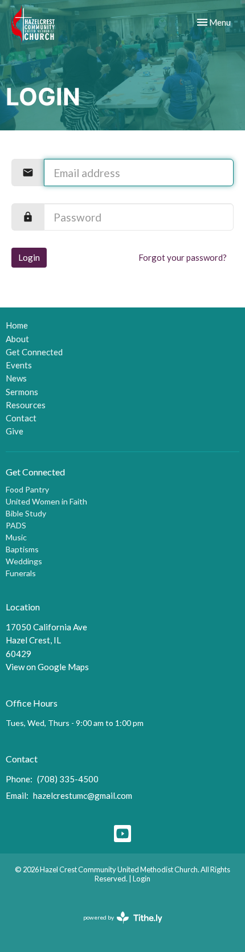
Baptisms (22, 549)
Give (14, 431)
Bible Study (26, 513)
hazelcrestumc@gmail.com (82, 795)
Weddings (24, 561)
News (16, 378)
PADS (16, 525)
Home (17, 325)
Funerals (21, 573)
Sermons (22, 392)
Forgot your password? (182, 257)
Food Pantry (27, 489)
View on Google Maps (47, 667)
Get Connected (34, 352)
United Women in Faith (46, 501)
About (17, 339)
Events (19, 365)
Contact (21, 418)
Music (16, 537)
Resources (26, 405)
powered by (117, 927)
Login (29, 257)
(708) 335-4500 (68, 779)
